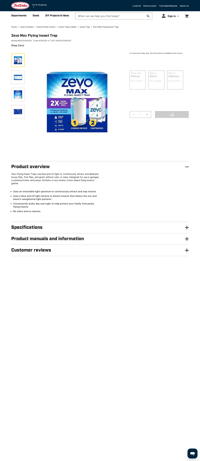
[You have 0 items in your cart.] (187, 15)
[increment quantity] (147, 114)
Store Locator (150, 6)
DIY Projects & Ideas (57, 16)
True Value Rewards (168, 6)
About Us (184, 6)
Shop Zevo (17, 45)
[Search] (148, 16)
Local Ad (137, 6)
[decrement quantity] (133, 114)
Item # (40, 40)
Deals (36, 16)
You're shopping (39, 5)
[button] (170, 16)
